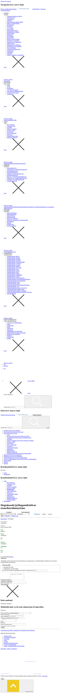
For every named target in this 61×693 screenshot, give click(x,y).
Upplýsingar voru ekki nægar (11, 568)
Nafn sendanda (4, 616)
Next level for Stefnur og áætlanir (25, 440)
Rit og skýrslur (10, 124)
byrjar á (50, 514)
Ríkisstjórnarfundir (11, 214)
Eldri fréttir (14, 120)
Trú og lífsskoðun (11, 48)
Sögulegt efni (10, 224)
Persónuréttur (10, 37)
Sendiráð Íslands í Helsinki (13, 259)
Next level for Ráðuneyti (15, 455)
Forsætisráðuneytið (12, 168)
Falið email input (5, 614)
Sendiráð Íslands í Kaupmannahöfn (16, 262)
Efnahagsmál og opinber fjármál (15, 22)
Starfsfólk (14, 207)
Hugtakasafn (10, 131)
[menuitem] (32, 47)
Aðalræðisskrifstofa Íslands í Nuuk (15, 289)
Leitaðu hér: (7, 407)
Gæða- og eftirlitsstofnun (10, 319)
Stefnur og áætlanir (12, 129)
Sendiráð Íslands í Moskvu (13, 266)
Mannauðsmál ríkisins (12, 30)
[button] (12, 597)
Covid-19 (13, 251)
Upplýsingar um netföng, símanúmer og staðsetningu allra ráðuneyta (18, 630)
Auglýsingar (10, 94)
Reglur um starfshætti (12, 218)
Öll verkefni (7, 81)
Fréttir (8, 85)
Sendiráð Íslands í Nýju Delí (14, 267)
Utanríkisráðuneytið (12, 181)
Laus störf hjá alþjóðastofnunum (15, 91)
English (9, 338)
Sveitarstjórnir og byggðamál (14, 46)
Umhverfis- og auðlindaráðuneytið (15, 179)
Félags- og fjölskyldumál (13, 23)
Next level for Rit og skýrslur (22, 436)
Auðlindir (9, 20)
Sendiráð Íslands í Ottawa (13, 270)
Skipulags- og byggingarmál (14, 42)
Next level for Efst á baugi (16, 432)
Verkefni (6, 13)
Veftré (5, 640)
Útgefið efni (10, 328)
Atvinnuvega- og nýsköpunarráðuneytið (17, 169)
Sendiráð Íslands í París (13, 272)
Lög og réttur (10, 29)
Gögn (5, 121)
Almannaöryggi (11, 17)
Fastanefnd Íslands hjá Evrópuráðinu (16, 280)
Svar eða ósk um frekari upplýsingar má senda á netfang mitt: (17, 570)
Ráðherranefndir (11, 217)
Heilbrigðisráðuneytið (12, 175)
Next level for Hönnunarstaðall (23, 453)
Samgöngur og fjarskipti (13, 40)
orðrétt (44, 514)
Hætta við (9, 581)
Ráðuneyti (6, 165)
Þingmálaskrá (10, 221)
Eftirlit (8, 327)
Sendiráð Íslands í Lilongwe (14, 263)
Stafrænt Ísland (11, 43)
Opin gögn (9, 134)
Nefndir (23, 207)
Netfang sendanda (5, 618)
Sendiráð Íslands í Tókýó (13, 276)
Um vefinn (6, 639)
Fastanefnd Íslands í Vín (13, 286)
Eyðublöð (9, 127)
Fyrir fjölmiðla (7, 120)
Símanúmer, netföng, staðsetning (9, 648)
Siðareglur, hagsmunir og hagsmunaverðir (17, 220)
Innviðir (6, 366)
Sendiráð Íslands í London (13, 265)
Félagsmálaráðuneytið (12, 172)
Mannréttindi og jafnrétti (13, 32)
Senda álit (3, 581)
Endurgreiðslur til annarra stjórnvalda (16, 332)
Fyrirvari (6, 641)
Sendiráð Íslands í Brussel (13, 257)
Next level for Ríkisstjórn (16, 456)
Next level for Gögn (12, 433)
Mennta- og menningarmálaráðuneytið (16, 176)
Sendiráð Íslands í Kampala (14, 260)
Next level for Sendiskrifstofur (19, 457)
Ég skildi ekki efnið (8, 567)
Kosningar (9, 26)
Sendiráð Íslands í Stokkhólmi (14, 275)
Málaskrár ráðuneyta (12, 137)
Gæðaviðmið (10, 325)
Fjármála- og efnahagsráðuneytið (15, 173)
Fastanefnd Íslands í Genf (13, 282)
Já (12, 556)
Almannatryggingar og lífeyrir (14, 16)
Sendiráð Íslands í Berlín (13, 256)
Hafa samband (7, 460)
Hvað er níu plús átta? (6, 624)
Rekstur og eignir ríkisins (13, 39)
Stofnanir (19, 207)
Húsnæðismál (10, 25)
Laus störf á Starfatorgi (12, 90)
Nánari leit (7, 516)
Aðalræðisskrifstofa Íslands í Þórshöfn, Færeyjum (19, 292)
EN (5, 79)
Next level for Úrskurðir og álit (23, 437)
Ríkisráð (9, 223)
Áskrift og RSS (8, 636)
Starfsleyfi (9, 335)
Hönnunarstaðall (21, 163)
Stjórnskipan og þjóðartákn (13, 45)
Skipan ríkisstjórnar (12, 213)
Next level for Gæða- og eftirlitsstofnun (26, 459)
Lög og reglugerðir (11, 133)
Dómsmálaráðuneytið (12, 171)
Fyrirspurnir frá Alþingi (13, 92)
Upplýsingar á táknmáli (9, 637)
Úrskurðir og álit (11, 126)
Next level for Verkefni (14, 430)
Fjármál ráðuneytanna (12, 136)
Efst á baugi (7, 82)
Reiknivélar (7, 163)
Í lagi (2, 678)
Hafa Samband (4, 584)
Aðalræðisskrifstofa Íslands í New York (17, 288)
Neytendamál (10, 36)
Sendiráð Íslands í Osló (13, 269)
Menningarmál (10, 33)
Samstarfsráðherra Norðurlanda (33, 207)
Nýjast (8, 87)
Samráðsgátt (10, 88)
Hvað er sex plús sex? (6, 582)
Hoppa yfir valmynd (6, 1)
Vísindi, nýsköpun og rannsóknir (15, 55)
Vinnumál (9, 53)
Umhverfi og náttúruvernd (13, 49)
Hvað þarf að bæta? (5, 579)
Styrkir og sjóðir (11, 130)
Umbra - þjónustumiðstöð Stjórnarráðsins (14, 646)
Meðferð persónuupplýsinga (11, 643)
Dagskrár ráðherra (11, 226)
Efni (2, 621)
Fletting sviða (14, 516)
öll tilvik (38, 514)
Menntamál (10, 35)
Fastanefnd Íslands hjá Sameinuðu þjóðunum (18, 285)
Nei (11, 556)
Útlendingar (10, 52)
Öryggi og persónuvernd (10, 644)
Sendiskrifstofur (8, 207)
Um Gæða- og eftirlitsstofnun (14, 322)
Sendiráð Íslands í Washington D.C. (16, 278)
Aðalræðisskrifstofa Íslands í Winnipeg (16, 290)
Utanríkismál (10, 50)
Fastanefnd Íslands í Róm (13, 283)
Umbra (10, 208)
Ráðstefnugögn (13, 163)
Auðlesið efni (10, 337)
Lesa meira (44, 676)
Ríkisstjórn (6, 210)
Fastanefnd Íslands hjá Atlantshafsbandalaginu (18, 279)
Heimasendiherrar (11, 293)
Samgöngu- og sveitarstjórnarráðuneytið (17, 178)
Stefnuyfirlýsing (11, 215)
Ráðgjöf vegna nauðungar (13, 334)
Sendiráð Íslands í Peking (13, 273)
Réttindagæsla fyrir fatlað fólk (14, 331)
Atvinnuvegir (10, 19)
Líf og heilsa (10, 27)
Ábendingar (10, 330)
